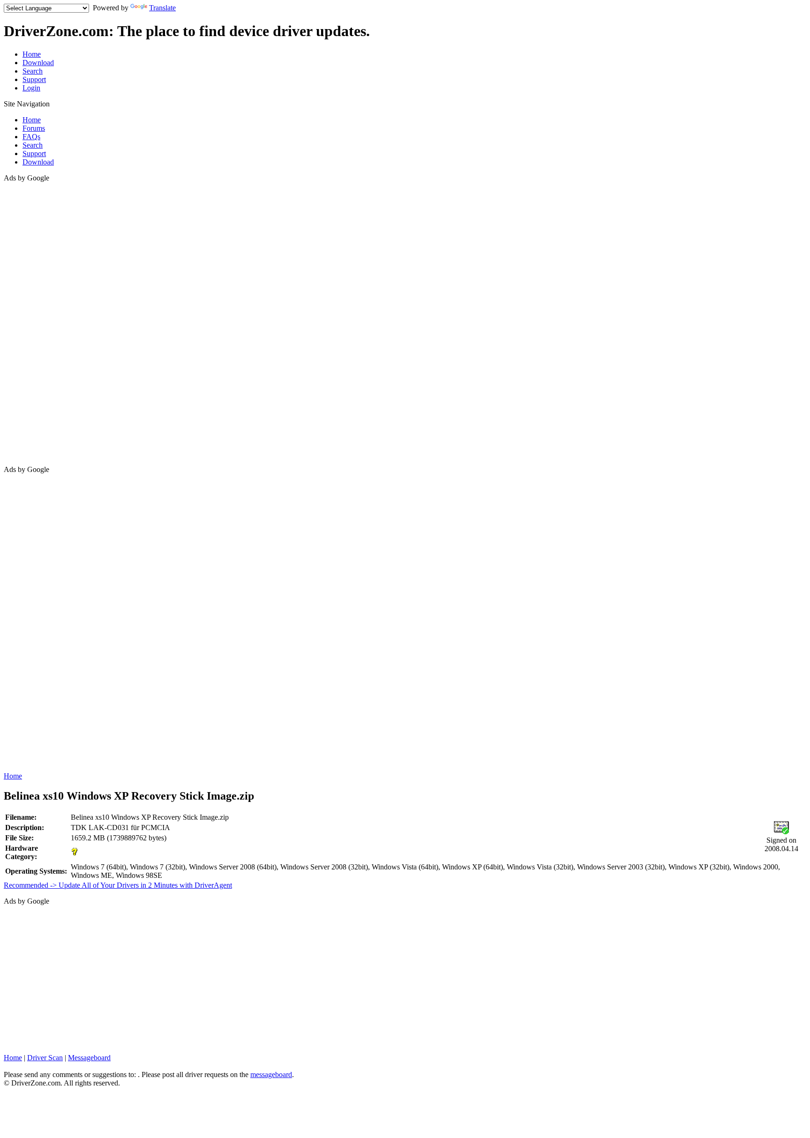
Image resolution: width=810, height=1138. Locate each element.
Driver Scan (45, 1058)
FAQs (31, 137)
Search (32, 71)
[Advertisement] (41, 323)
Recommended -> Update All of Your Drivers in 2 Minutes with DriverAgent (118, 885)
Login (31, 88)
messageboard (271, 1074)
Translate (162, 8)
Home (31, 54)
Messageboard (89, 1058)
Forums (33, 128)
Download (38, 63)
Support (34, 79)
